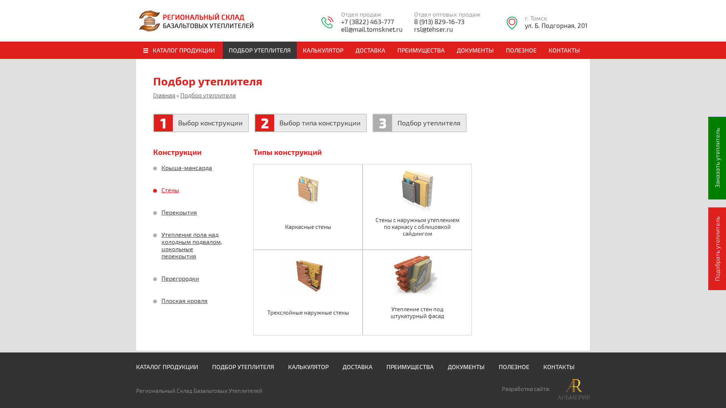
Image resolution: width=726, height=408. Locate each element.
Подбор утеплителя (208, 95)
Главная (164, 95)
